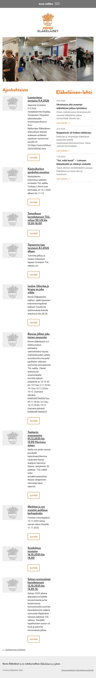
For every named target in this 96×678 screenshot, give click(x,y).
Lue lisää (33, 157)
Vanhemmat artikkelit (15, 650)
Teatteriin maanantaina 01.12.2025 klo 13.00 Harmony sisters (37, 438)
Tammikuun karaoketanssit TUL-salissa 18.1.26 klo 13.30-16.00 (39, 218)
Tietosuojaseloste (68, 670)
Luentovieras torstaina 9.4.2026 (38, 99)
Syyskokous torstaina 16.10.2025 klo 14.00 (36, 553)
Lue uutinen (61, 123)
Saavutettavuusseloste (85, 670)
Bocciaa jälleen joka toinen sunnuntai (39, 335)
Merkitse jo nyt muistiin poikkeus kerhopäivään (38, 509)
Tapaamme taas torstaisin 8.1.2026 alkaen (38, 248)
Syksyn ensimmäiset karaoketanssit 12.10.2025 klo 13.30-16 (39, 584)
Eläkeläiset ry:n (47, 663)
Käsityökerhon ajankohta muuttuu (38, 170)
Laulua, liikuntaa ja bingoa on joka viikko (38, 289)
